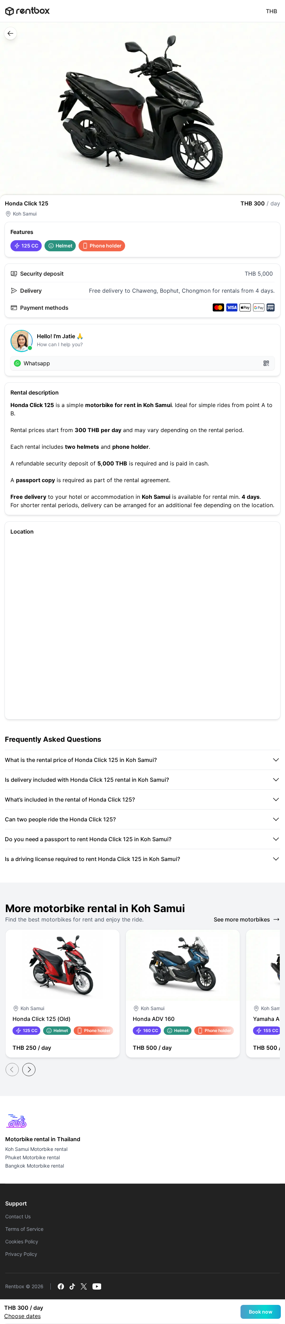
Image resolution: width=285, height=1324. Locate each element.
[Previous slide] (12, 1069)
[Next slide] (28, 1069)
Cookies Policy (21, 1241)
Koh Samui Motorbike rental (36, 1149)
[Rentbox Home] (27, 11)
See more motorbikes (242, 919)
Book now (260, 1312)
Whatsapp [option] (37, 363)
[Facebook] (61, 1286)
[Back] (10, 33)
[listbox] (142, 363)
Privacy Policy (21, 1254)
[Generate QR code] (266, 363)
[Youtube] (96, 1286)
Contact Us (18, 1216)
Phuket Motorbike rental (32, 1157)
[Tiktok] (72, 1286)
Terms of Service (24, 1229)
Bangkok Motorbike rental (34, 1166)
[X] (84, 1286)
